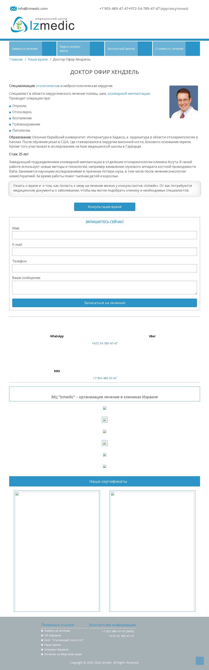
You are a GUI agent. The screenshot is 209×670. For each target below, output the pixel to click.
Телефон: (19, 261)
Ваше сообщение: (26, 277)
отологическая (48, 85)
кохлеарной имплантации (129, 93)
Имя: (16, 228)
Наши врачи (38, 59)
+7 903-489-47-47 (105, 378)
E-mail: (17, 244)
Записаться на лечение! (104, 302)
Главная (15, 59)
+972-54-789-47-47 (104, 343)
